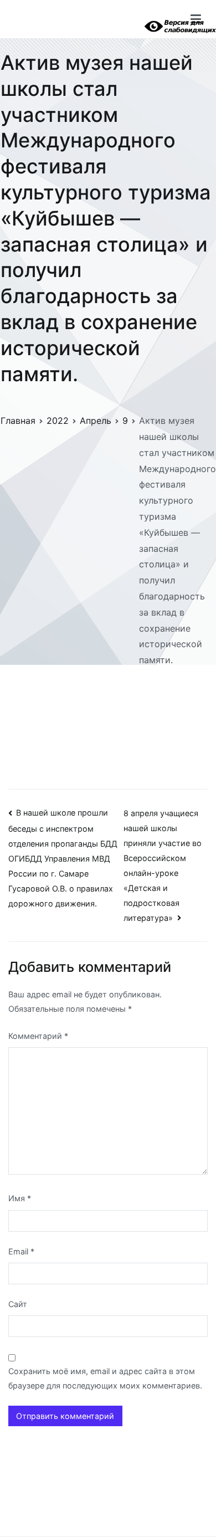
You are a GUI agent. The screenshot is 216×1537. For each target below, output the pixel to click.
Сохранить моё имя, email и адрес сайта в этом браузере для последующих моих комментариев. (105, 1378)
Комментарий (38, 1036)
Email (21, 1251)
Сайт (17, 1304)
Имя (19, 1198)
